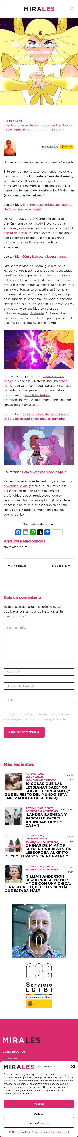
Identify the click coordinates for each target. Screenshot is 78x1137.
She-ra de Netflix (16, 233)
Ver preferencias (39, 1123)
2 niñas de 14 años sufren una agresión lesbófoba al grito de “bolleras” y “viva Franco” (38, 851)
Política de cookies (19, 1132)
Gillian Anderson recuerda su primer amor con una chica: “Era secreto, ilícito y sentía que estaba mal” (38, 884)
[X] (40, 532)
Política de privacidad (43, 1132)
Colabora (10, 1059)
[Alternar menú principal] (4, 8)
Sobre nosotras (14, 1052)
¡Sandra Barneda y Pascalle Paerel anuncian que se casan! (46, 820)
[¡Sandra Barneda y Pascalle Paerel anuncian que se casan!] (14, 816)
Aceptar (39, 1103)
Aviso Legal (62, 1132)
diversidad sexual (16, 486)
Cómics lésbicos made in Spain (44, 472)
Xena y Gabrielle (32, 313)
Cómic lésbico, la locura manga (44, 256)
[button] (72, 1066)
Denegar (39, 1113)
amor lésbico (30, 242)
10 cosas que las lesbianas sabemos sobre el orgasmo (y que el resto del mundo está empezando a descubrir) (37, 791)
